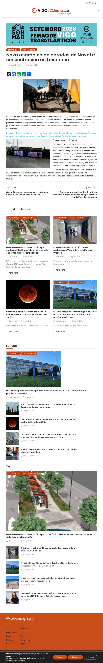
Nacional (9, 640)
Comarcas (24, 628)
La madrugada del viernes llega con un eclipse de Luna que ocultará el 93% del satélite (26, 314)
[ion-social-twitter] (87, 3)
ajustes (22, 660)
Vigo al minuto (29, 50)
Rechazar (75, 657)
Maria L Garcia (61, 321)
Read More (13, 273)
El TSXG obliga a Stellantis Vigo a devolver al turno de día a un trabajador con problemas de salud (75, 314)
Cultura (9, 643)
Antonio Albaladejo (15, 65)
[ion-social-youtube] (92, 3)
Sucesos (9, 636)
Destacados (13, 50)
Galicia (22, 636)
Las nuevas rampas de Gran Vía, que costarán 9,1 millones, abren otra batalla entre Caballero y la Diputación (27, 250)
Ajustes (91, 657)
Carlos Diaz (13, 256)
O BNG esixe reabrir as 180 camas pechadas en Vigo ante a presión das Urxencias (72, 250)
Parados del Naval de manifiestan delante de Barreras (27, 133)
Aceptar (60, 657)
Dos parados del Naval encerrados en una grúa (67, 136)
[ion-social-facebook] (84, 3)
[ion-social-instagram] (90, 3)
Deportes (23, 643)
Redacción (59, 256)
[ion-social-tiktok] (95, 3)
